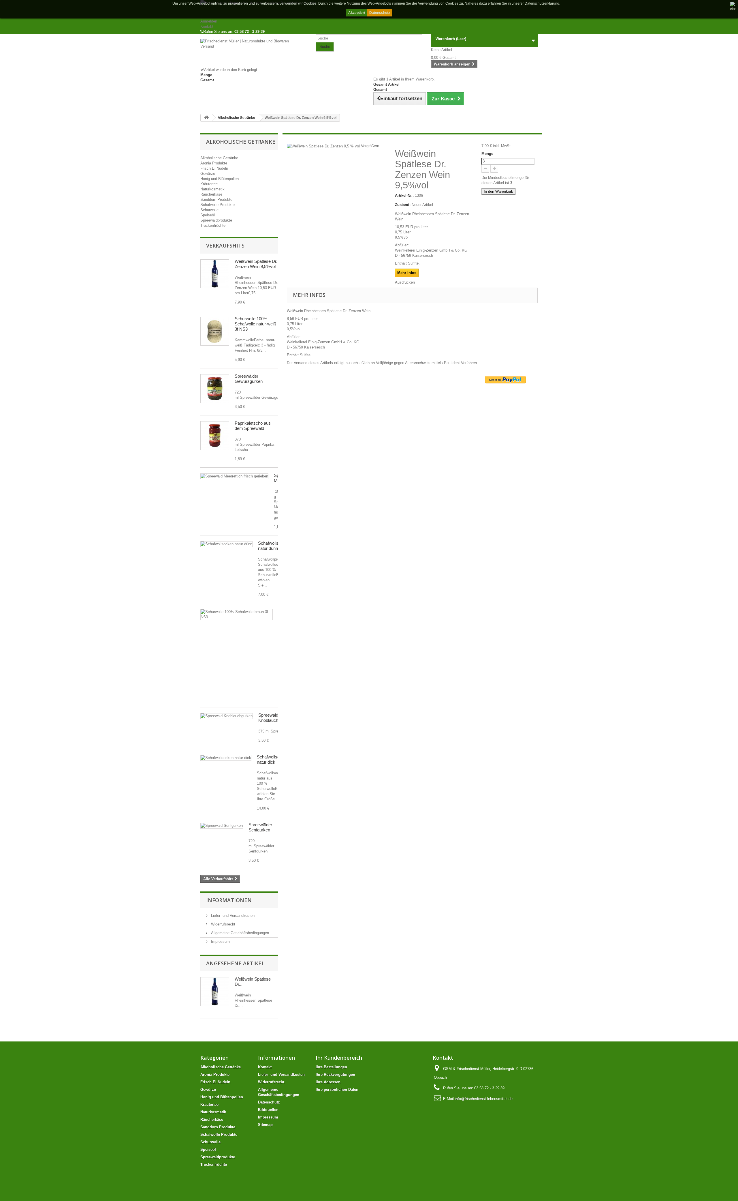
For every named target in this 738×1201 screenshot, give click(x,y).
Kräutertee (209, 184)
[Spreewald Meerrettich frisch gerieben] (234, 476)
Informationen (229, 900)
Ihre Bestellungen (331, 1067)
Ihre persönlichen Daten (337, 1089)
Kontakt (206, 26)
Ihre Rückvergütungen (335, 1074)
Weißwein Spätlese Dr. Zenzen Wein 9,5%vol (256, 264)
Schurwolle (209, 210)
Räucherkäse (211, 194)
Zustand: (403, 205)
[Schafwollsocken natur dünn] (226, 544)
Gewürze (207, 173)
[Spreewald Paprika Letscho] (214, 435)
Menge (487, 153)
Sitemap (265, 1125)
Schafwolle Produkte (217, 205)
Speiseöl (207, 215)
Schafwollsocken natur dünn (274, 546)
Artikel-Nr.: (404, 195)
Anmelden (208, 21)
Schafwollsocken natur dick (273, 759)
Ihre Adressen (328, 1082)
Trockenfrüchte (212, 225)
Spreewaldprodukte (216, 220)
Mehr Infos (406, 273)
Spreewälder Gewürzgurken (249, 379)
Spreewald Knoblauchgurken (274, 718)
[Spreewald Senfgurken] (221, 826)
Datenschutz (379, 13)
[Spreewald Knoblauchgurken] (226, 716)
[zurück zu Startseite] (206, 117)
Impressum (220, 941)
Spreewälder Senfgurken (260, 827)
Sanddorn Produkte (216, 199)
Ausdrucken (405, 282)
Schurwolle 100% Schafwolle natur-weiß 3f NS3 (255, 323)
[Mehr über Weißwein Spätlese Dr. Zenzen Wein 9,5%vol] (214, 991)
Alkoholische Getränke (219, 158)
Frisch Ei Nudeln (214, 168)
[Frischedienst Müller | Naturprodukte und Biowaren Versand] (253, 53)
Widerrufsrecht (222, 924)
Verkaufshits (225, 245)
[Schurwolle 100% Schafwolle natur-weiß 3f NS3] (214, 331)
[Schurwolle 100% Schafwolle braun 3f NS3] (236, 614)
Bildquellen (268, 1110)
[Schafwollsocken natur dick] (225, 758)
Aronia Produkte (213, 163)
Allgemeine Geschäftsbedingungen (239, 933)
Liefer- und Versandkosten (232, 915)
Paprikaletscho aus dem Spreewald (253, 426)
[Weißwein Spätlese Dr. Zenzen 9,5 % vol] (214, 273)
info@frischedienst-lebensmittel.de (484, 1099)
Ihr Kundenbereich (339, 1057)
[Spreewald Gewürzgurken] (214, 388)
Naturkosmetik (212, 189)
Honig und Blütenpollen (219, 179)
